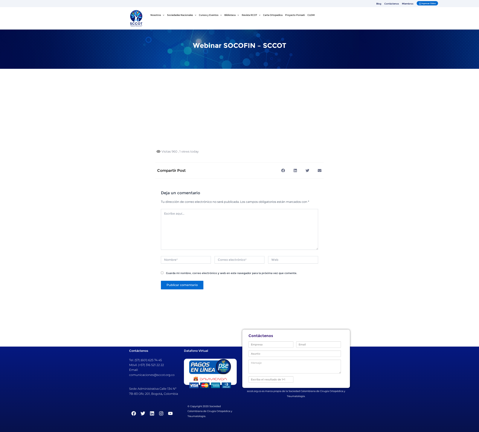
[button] (283, 170)
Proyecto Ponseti (295, 15)
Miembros (407, 3)
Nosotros (155, 15)
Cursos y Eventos (208, 15)
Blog (378, 3)
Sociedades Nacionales (180, 15)
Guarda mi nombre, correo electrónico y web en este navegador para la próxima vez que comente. (231, 273)
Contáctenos (391, 3)
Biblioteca (230, 15)
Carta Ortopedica (273, 15)
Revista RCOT (249, 15)
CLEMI (311, 15)
